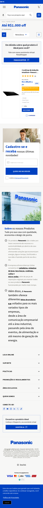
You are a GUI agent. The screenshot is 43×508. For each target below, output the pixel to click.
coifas (10, 274)
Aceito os (19, 178)
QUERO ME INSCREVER (21, 171)
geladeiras (23, 268)
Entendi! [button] (7, 502)
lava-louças (19, 271)
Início (3, 21)
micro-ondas (13, 276)
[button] (20, 15)
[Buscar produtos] (32, 15)
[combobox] (20, 15)
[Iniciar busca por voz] (3, 15)
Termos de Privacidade (21, 178)
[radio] (39, 34)
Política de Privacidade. (11, 497)
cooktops (29, 271)
